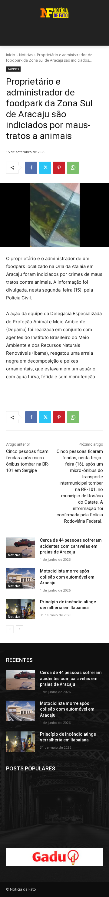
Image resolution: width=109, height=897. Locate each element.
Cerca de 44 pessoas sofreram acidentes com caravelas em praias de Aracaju (71, 546)
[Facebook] (31, 168)
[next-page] (19, 629)
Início (10, 54)
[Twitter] (45, 168)
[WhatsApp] (73, 168)
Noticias (26, 54)
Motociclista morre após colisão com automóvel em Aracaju (67, 577)
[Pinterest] (59, 168)
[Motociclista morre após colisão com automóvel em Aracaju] (20, 578)
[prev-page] (10, 629)
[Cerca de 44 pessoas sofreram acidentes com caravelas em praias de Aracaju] (20, 547)
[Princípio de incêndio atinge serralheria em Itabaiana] (20, 609)
